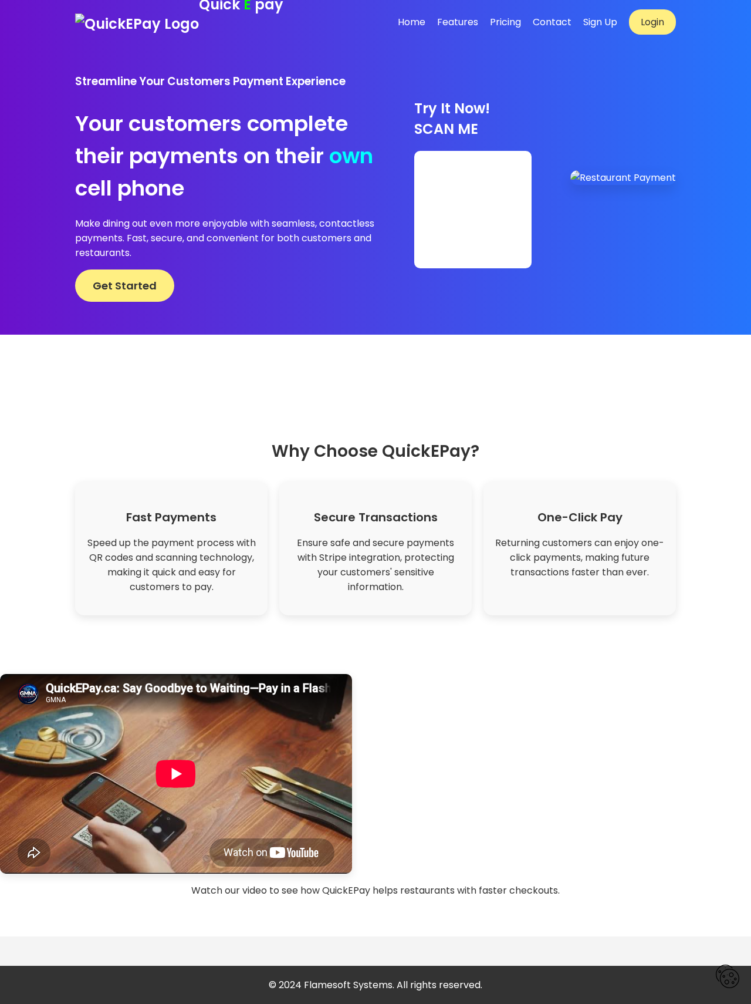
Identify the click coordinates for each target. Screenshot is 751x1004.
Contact (552, 22)
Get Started (125, 285)
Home (411, 22)
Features (457, 22)
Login (652, 22)
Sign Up (600, 22)
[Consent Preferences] (727, 978)
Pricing (505, 22)
